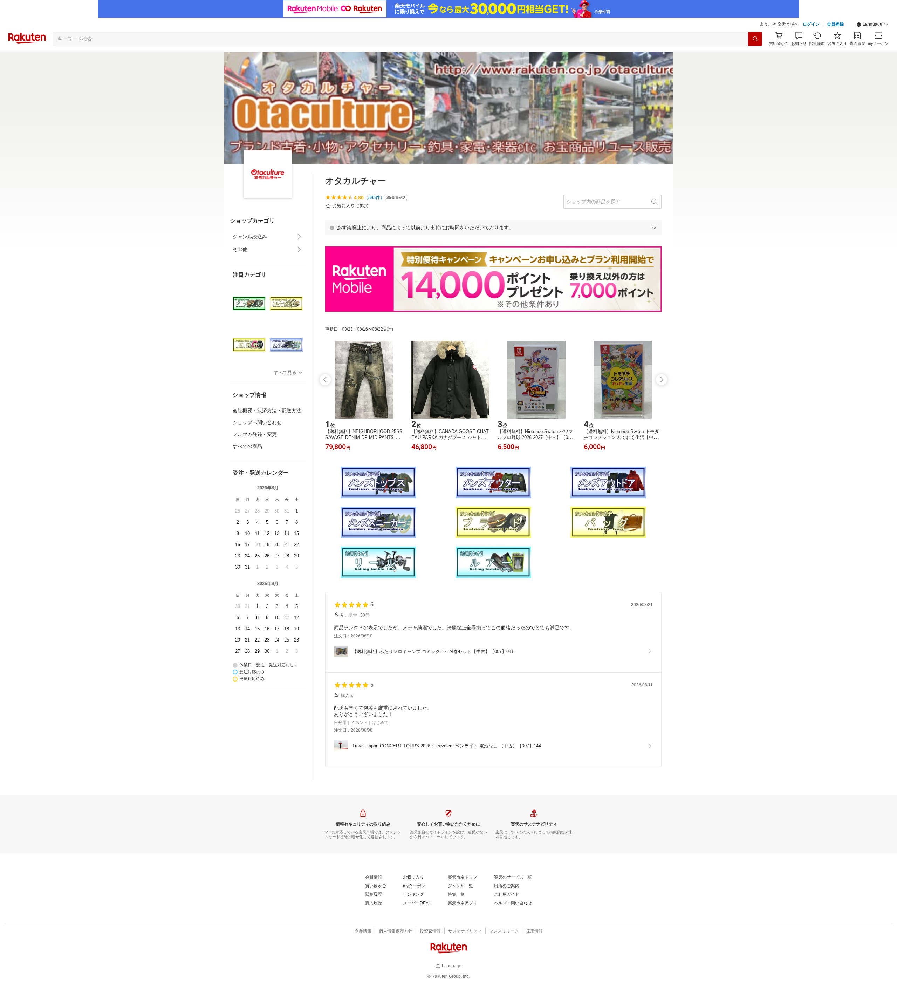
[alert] (493, 227)
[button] (872, 24)
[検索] (755, 39)
